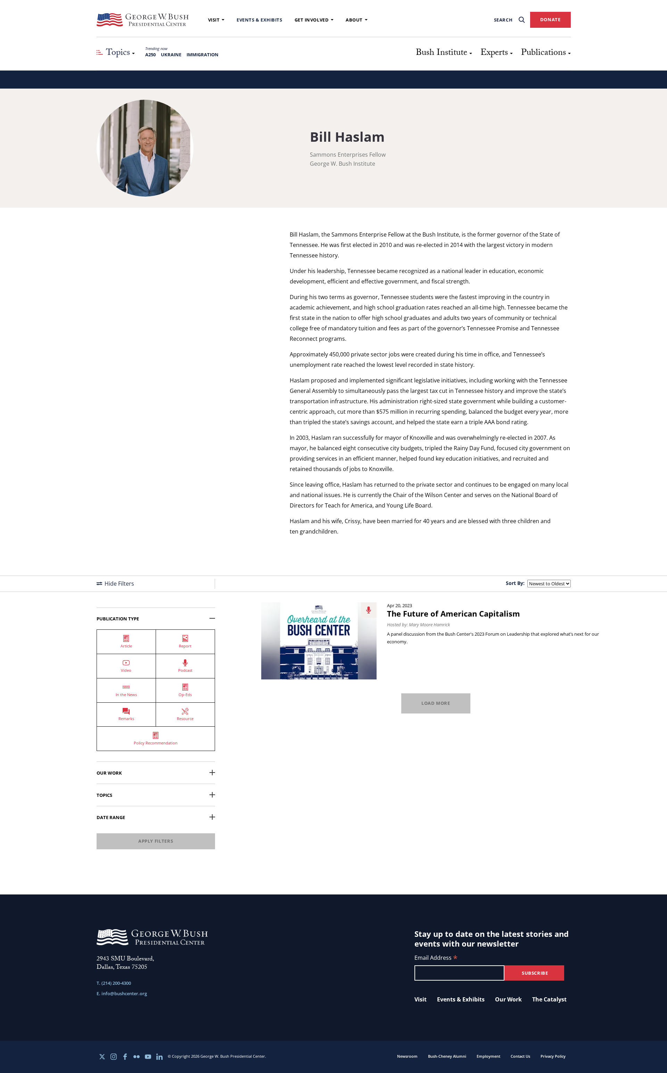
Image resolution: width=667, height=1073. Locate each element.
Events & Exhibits (259, 20)
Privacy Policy (553, 1056)
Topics (104, 795)
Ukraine (171, 54)
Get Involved (312, 20)
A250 (150, 54)
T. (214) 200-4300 (114, 983)
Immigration (203, 54)
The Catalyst (549, 999)
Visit (214, 20)
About (354, 20)
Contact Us (520, 1056)
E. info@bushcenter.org (122, 993)
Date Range (111, 817)
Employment (488, 1056)
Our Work (109, 773)
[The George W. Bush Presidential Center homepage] (143, 19)
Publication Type (118, 619)
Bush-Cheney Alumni (447, 1056)
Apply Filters (155, 841)
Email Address (436, 958)
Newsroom (407, 1056)
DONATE (550, 19)
